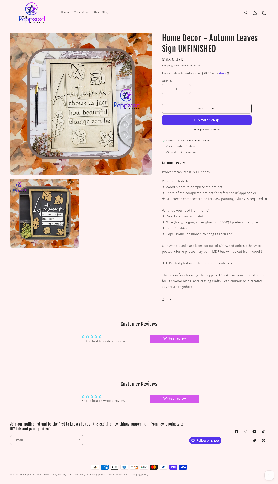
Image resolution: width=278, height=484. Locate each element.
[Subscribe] (78, 440)
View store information (181, 152)
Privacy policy (97, 474)
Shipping (167, 65)
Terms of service (118, 474)
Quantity (167, 80)
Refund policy (77, 474)
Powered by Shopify (55, 474)
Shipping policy (139, 474)
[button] (100, 12)
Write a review (174, 339)
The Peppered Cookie (31, 474)
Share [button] (170, 299)
